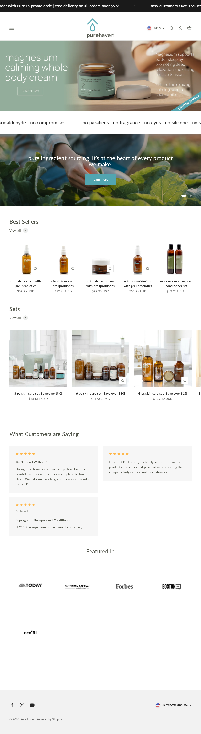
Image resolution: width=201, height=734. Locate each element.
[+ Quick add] (35, 268)
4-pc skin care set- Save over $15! (162, 393)
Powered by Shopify (49, 719)
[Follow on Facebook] (12, 705)
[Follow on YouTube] (32, 705)
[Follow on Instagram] (22, 705)
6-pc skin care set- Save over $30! (100, 393)
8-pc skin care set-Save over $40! (38, 393)
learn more (100, 179)
